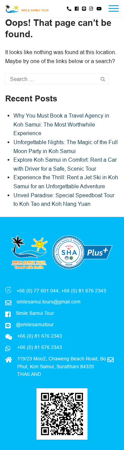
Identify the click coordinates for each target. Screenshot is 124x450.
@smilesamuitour (35, 324)
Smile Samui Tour (35, 313)
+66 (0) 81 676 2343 (39, 347)
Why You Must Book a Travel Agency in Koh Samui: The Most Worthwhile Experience (61, 124)
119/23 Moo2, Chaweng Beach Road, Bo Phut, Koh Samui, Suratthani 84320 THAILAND (61, 366)
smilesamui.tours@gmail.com (49, 301)
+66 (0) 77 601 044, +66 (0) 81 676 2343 (61, 290)
